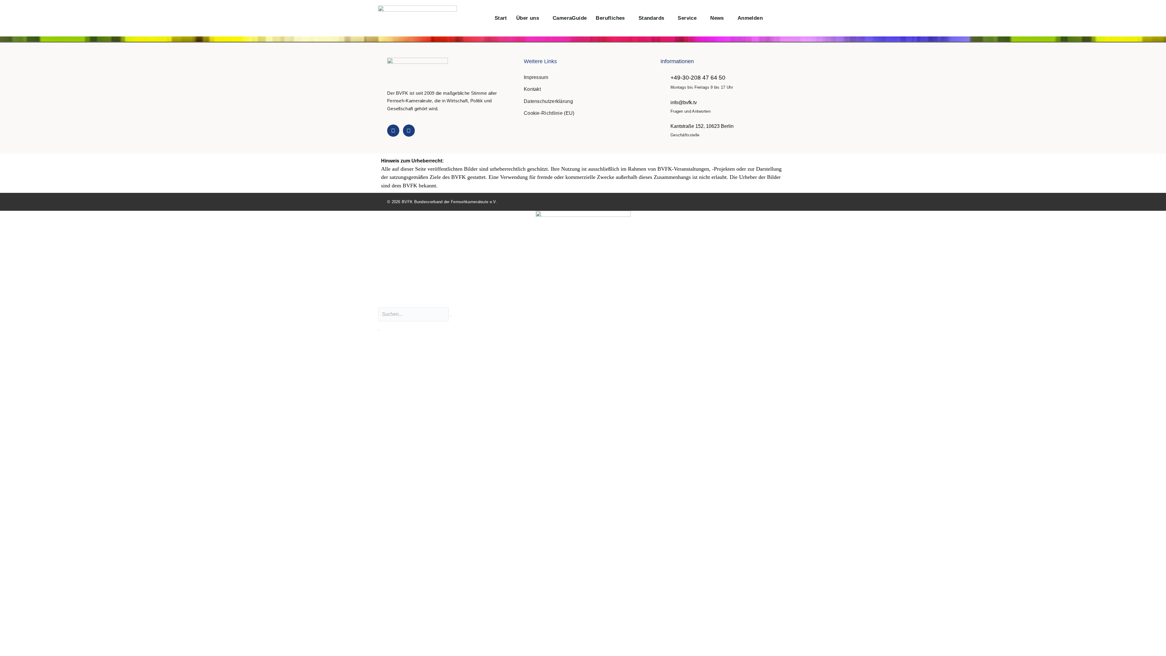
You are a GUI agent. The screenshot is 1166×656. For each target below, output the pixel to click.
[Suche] (378, 330)
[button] (774, 18)
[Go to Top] (1155, 645)
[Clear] (450, 315)
